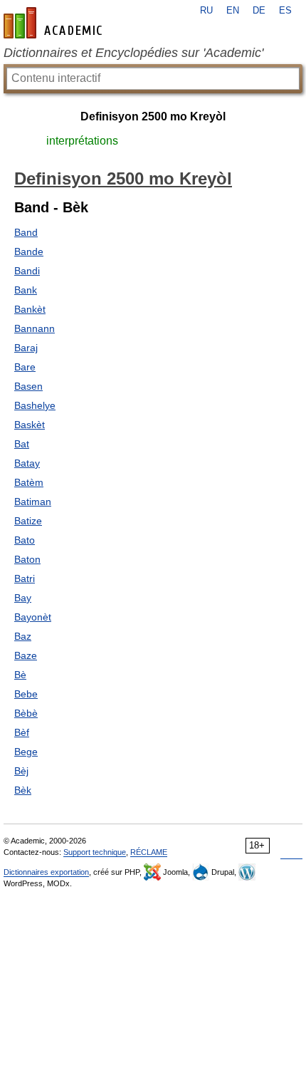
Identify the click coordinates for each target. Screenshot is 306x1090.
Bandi (27, 270)
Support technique (94, 852)
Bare (25, 367)
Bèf (21, 732)
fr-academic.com (55, 22)
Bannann (34, 328)
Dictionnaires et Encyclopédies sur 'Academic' (133, 53)
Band (26, 232)
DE (259, 11)
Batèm (28, 482)
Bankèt (30, 309)
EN (232, 11)
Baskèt (29, 424)
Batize (28, 520)
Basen (28, 386)
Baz (22, 636)
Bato (24, 540)
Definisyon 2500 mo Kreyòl (153, 116)
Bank (25, 290)
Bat (21, 444)
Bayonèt (32, 617)
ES (285, 11)
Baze (25, 655)
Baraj (26, 347)
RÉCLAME (148, 852)
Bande (28, 251)
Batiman (32, 501)
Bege (26, 751)
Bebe (26, 694)
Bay (22, 597)
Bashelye (35, 405)
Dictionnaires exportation (46, 872)
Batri (24, 578)
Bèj (21, 771)
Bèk (22, 790)
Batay (27, 463)
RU (206, 11)
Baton (27, 559)
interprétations (82, 141)
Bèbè (26, 713)
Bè (20, 674)
